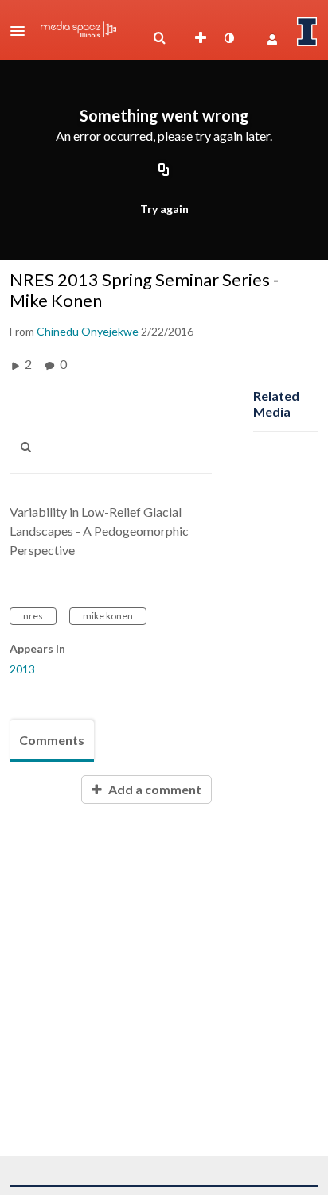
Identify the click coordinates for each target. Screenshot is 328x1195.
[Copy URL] (164, 170)
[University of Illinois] (307, 32)
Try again (164, 208)
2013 (22, 669)
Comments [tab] (51, 739)
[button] (22, 31)
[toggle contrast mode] (228, 38)
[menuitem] (159, 38)
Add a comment (153, 789)
